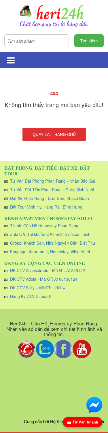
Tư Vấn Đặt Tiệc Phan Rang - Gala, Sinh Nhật (52, 189)
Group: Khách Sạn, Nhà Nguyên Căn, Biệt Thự (52, 243)
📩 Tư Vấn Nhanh (82, 422)
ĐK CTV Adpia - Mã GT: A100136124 (43, 279)
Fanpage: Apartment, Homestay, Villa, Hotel (50, 251)
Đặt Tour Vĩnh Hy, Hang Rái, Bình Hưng (46, 207)
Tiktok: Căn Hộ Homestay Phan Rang (44, 225)
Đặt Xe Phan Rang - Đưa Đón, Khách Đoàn (49, 198)
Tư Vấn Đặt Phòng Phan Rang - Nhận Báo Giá (52, 181)
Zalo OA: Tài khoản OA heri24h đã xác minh (50, 234)
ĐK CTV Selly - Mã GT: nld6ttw (37, 287)
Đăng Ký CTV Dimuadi (30, 296)
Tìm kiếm (89, 41)
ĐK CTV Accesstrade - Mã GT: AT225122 (47, 270)
